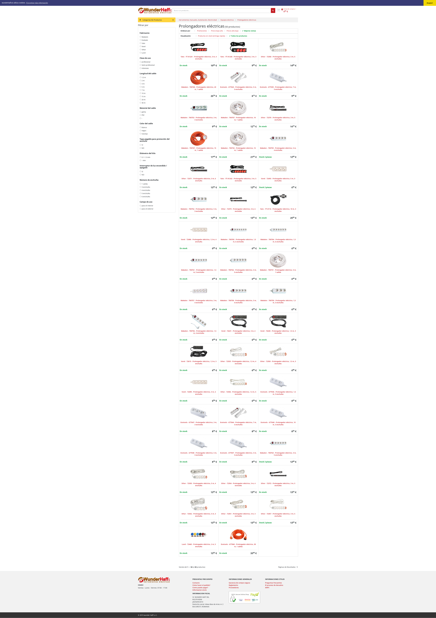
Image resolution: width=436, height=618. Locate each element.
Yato (143, 43)
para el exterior (147, 209)
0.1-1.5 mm (146, 157)
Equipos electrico (227, 20)
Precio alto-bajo (232, 31)
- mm (144, 160)
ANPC (267, 587)
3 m (143, 84)
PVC (143, 115)
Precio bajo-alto (217, 31)
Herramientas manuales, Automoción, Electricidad (198, 20)
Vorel (144, 46)
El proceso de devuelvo (274, 585)
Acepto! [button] (430, 3)
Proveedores (234, 587)
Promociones (202, 31)
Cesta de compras (289, 9)
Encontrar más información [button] (37, 3)
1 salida (145, 184)
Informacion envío (199, 590)
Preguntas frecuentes (273, 583)
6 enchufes (146, 196)
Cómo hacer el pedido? (201, 585)
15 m (143, 96)
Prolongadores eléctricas (246, 20)
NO (143, 148)
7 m (143, 90)
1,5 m (144, 77)
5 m (143, 87)
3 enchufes (146, 187)
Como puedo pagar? (200, 587)
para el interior (147, 206)
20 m (143, 100)
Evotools (145, 40)
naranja (145, 134)
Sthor (144, 50)
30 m (143, 103)
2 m (143, 80)
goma (144, 112)
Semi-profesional (148, 65)
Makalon (145, 37)
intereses (145, 68)
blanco (144, 127)
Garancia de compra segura (239, 583)
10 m (143, 93)
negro (144, 130)
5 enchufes (146, 193)
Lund (144, 53)
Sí (142, 145)
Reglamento (233, 585)
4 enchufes (146, 190)
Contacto (196, 583)
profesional (146, 62)
